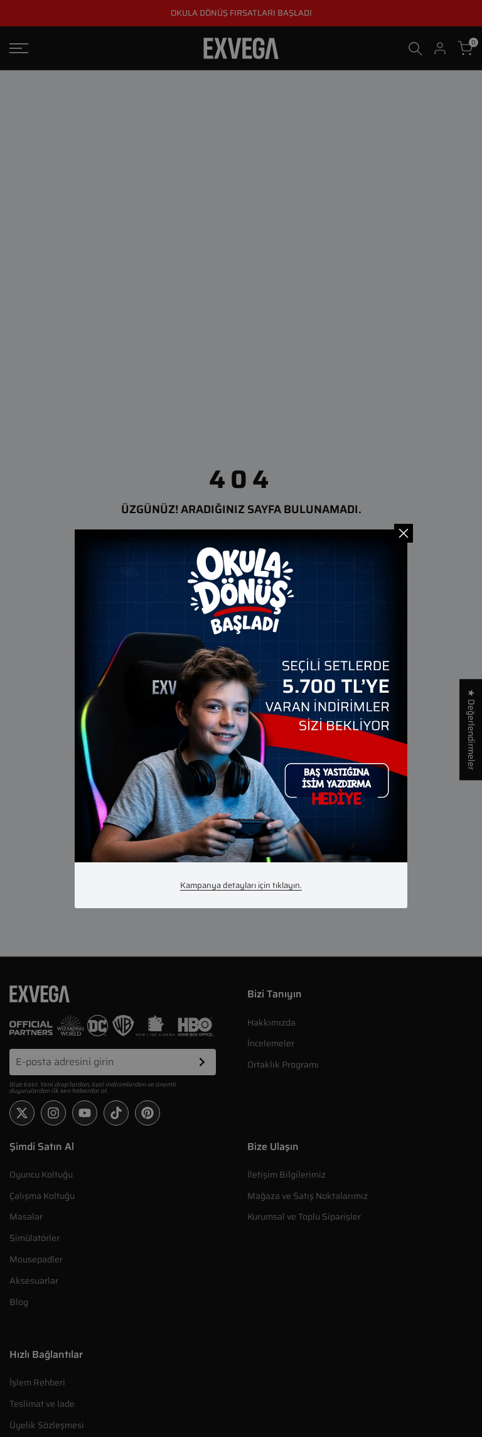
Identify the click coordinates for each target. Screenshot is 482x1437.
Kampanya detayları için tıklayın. (241, 885)
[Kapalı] (403, 533)
